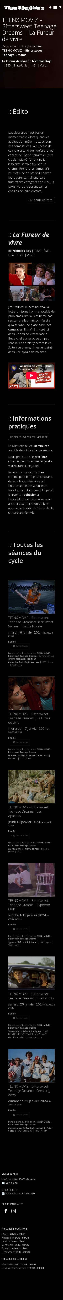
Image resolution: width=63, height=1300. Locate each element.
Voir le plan (11, 1182)
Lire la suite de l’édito (40, 200)
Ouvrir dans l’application (22, 646)
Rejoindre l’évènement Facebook (28, 437)
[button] (20, 274)
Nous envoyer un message (20, 1193)
